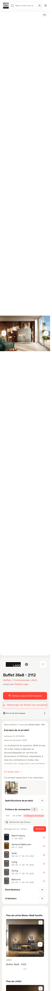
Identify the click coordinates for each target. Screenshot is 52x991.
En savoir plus (11, 771)
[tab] (7, 815)
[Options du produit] (40, 923)
